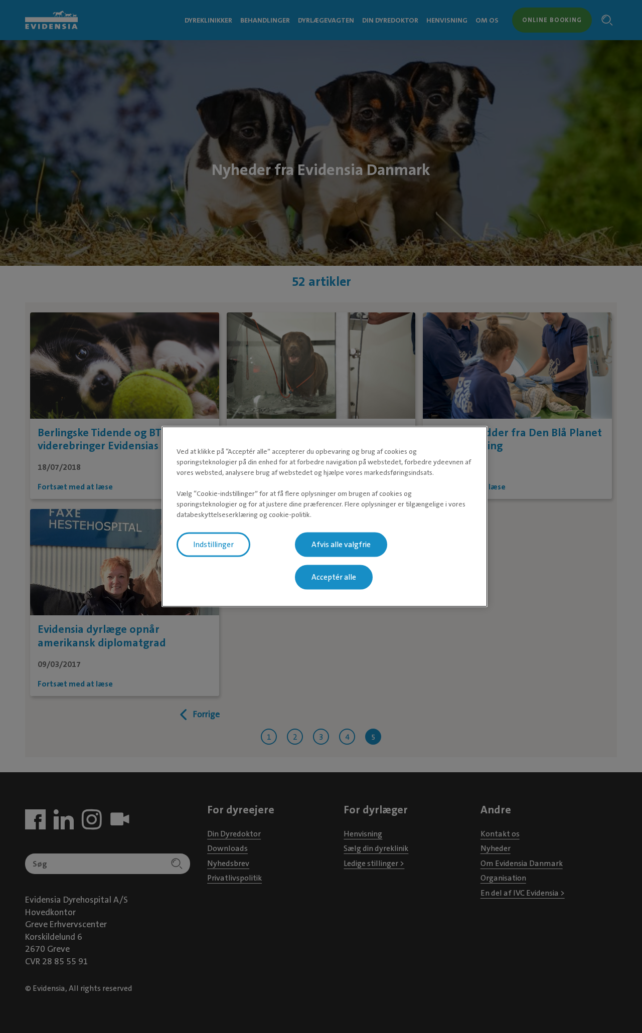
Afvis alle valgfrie (341, 545)
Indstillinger (213, 545)
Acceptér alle (333, 577)
